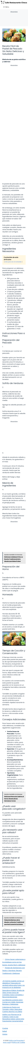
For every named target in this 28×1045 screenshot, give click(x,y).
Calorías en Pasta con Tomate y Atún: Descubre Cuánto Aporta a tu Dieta (12, 1009)
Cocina (5, 1028)
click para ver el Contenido (13, 262)
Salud (4, 1031)
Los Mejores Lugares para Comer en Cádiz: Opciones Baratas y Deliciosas (12, 1002)
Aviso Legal (7, 1042)
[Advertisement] (14, 19)
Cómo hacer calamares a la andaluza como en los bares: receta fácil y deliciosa (13, 962)
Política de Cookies (18, 1042)
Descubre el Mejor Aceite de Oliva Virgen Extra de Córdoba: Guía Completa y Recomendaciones (13, 993)
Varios (4, 1034)
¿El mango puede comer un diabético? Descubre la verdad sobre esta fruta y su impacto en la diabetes (13, 984)
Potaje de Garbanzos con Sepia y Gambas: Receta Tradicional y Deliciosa (13, 970)
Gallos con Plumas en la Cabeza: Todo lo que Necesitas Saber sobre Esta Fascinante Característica (13, 1017)
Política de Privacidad (16, 1040)
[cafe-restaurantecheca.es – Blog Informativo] (14, 2)
